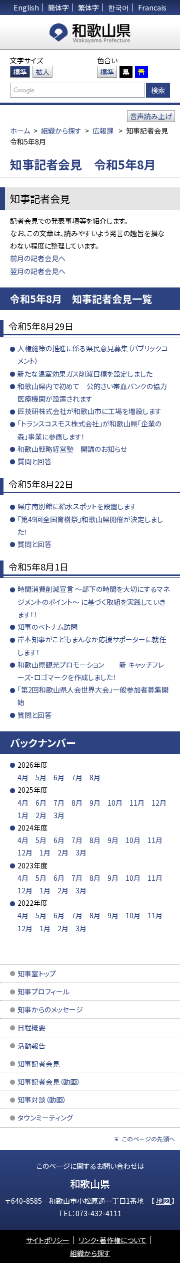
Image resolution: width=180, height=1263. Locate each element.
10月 (115, 803)
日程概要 (32, 1027)
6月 (59, 777)
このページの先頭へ (148, 1138)
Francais (152, 7)
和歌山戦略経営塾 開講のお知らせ (72, 449)
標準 (20, 72)
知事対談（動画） (42, 1100)
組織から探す (61, 131)
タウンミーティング (45, 1118)
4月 (23, 777)
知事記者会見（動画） (49, 1082)
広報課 (103, 131)
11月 (137, 803)
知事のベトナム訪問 (48, 627)
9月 (95, 803)
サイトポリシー (48, 1240)
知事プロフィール (44, 991)
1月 (23, 815)
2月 (41, 815)
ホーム (20, 131)
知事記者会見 (39, 1064)
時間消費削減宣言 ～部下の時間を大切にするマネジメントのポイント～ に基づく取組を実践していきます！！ (94, 601)
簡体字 (58, 7)
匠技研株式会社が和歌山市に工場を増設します (90, 411)
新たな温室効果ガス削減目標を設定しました (85, 374)
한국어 (118, 7)
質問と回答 (35, 461)
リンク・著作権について (112, 1240)
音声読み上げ (151, 116)
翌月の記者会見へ (38, 271)
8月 (95, 777)
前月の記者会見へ (38, 258)
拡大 (43, 72)
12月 (159, 803)
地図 (164, 1201)
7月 (77, 777)
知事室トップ (37, 974)
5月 (41, 777)
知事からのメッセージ (50, 1009)
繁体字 (88, 7)
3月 (59, 815)
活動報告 (32, 1046)
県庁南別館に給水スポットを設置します (77, 506)
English (26, 7)
